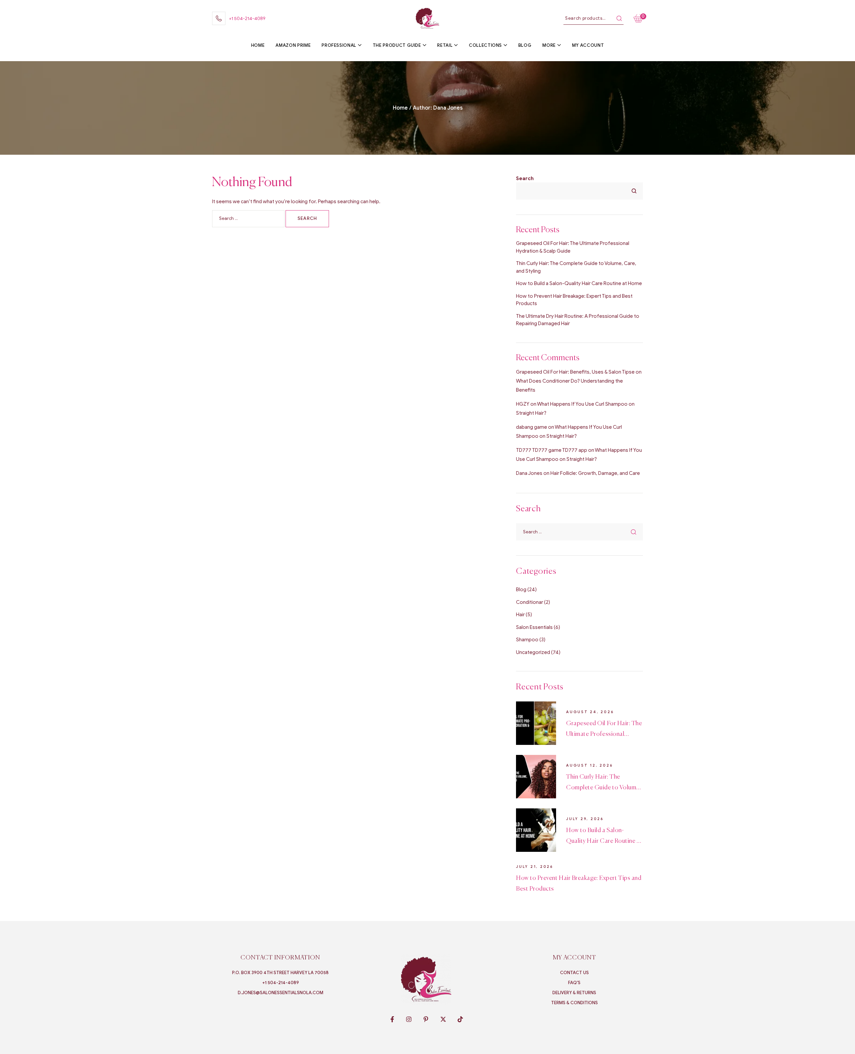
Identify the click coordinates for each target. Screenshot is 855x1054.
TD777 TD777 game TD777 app (551, 450)
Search (619, 18)
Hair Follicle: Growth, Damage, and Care (595, 473)
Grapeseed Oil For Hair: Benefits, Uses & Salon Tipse (575, 372)
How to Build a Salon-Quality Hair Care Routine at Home (579, 283)
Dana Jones (529, 473)
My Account (574, 958)
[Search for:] (249, 218)
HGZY (522, 404)
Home (400, 108)
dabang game (531, 427)
